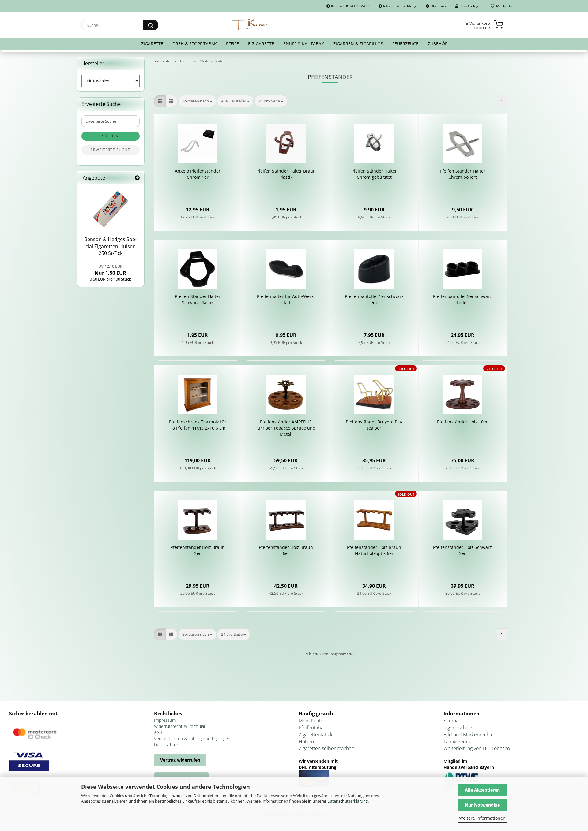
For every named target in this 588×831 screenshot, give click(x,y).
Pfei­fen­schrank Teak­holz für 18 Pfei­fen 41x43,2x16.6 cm (197, 425)
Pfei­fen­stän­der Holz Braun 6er (286, 550)
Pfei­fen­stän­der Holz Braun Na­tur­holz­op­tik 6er (374, 550)
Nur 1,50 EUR (110, 269)
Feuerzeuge (405, 44)
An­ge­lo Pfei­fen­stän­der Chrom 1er (198, 174)
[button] (160, 101)
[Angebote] (137, 177)
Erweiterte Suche (110, 149)
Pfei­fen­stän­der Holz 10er (462, 422)
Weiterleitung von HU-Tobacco (476, 748)
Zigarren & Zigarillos (358, 44)
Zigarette (152, 44)
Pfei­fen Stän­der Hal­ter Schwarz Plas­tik (198, 299)
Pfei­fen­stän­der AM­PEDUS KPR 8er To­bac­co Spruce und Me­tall (285, 428)
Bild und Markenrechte (468, 734)
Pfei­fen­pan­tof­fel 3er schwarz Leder (462, 299)
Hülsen (306, 741)
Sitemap (452, 720)
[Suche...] (150, 25)
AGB (158, 732)
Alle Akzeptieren (482, 790)
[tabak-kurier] (249, 24)
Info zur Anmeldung (399, 6)
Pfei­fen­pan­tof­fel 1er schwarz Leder (374, 299)
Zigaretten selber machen (326, 748)
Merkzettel (504, 6)
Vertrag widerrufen (180, 760)
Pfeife (232, 44)
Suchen (110, 136)
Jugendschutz (457, 727)
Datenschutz (166, 744)
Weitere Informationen (482, 818)
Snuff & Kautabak (303, 44)
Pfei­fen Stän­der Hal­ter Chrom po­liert (462, 174)
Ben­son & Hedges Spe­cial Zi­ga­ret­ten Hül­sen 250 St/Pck (110, 246)
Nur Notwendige (482, 805)
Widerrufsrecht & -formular (179, 726)
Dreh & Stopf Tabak (194, 44)
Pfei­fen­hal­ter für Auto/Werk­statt (286, 299)
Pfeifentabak (312, 727)
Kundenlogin (469, 6)
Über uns (437, 6)
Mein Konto (311, 720)
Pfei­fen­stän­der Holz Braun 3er (198, 550)
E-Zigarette (261, 44)
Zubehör (438, 44)
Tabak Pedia (456, 741)
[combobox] (197, 101)
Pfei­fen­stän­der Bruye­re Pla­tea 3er (374, 425)
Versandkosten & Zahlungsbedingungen (192, 738)
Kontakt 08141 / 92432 (349, 6)
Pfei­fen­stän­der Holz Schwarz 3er (462, 550)
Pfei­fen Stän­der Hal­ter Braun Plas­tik (286, 174)
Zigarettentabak (316, 734)
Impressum (165, 720)
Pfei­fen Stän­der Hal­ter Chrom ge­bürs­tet (374, 174)
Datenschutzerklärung (347, 801)
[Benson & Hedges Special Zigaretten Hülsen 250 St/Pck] (110, 209)
